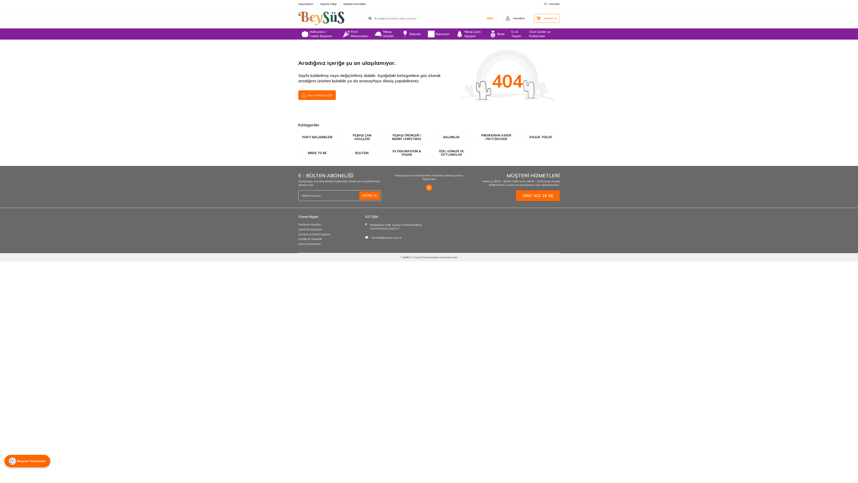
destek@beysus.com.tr (386, 237)
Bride (501, 34)
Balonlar (415, 34)
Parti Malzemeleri (359, 34)
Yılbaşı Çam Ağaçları (472, 34)
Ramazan (443, 34)
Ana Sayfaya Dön (319, 95)
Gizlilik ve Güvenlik (310, 239)
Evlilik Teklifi (541, 137)
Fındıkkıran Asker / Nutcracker (496, 137)
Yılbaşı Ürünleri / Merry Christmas (406, 137)
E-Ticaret (415, 257)
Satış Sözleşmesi (309, 244)
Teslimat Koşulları (309, 224)
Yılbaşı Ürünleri (388, 34)
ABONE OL (369, 195)
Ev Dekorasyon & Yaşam (407, 153)
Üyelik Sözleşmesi (310, 229)
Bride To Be (317, 153)
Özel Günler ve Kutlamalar (540, 34)
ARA (490, 18)
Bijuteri (362, 153)
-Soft (405, 257)
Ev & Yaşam (516, 34)
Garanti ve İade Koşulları (314, 234)
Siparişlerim (305, 4)
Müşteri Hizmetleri (355, 4)
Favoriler (554, 4)
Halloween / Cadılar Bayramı (320, 34)
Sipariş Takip (328, 4)
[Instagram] (429, 187)
